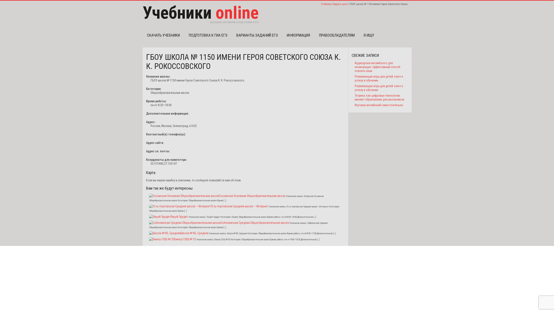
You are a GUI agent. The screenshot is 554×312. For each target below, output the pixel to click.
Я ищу (369, 35)
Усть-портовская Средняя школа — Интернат (239, 206)
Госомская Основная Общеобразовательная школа (252, 196)
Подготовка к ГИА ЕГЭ (208, 35)
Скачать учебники (163, 35)
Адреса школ (340, 4)
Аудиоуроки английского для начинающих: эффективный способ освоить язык (377, 67)
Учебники (326, 4)
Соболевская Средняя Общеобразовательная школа (255, 222)
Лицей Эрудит (179, 216)
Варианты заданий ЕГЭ (257, 35)
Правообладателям (337, 35)
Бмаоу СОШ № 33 (185, 239)
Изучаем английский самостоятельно (379, 105)
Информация (298, 35)
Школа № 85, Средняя (194, 233)
